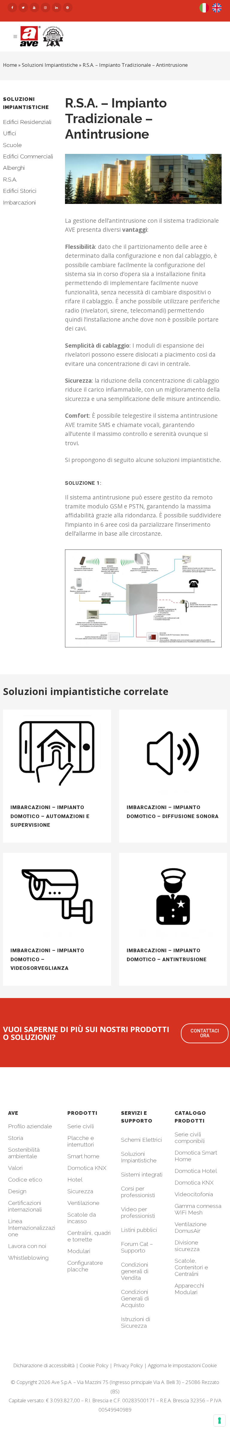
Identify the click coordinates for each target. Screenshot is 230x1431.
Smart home (83, 1156)
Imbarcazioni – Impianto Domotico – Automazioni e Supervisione (50, 816)
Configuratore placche (85, 1266)
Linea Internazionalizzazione (31, 1228)
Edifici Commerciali (28, 156)
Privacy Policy (128, 1365)
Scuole (12, 145)
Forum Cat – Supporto (137, 1247)
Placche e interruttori (80, 1141)
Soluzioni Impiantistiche (139, 1157)
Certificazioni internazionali (25, 1206)
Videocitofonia (194, 1194)
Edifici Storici (20, 190)
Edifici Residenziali (27, 122)
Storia (15, 1138)
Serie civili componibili (190, 1137)
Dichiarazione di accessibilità (44, 1365)
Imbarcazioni (19, 202)
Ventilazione (83, 1203)
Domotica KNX (86, 1168)
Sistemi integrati (142, 1174)
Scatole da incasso (81, 1217)
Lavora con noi (27, 1246)
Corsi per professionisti (138, 1191)
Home (10, 65)
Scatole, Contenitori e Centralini (191, 1267)
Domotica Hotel (196, 1170)
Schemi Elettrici (141, 1139)
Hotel (74, 1179)
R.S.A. (10, 179)
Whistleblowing (28, 1257)
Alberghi (14, 167)
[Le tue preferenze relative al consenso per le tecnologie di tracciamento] (219, 1420)
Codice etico (25, 1179)
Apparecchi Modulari (189, 1288)
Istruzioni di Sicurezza (135, 1322)
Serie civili (80, 1126)
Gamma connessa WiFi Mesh (198, 1209)
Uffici (9, 133)
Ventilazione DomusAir (191, 1227)
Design (17, 1191)
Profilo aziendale (30, 1126)
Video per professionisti (138, 1212)
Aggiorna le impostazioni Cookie (182, 1365)
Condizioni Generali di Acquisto (135, 1298)
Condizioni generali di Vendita (135, 1271)
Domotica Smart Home (196, 1155)
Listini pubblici (139, 1229)
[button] (205, 1033)
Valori (15, 1168)
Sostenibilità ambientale (24, 1152)
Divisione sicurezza (187, 1245)
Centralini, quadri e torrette (89, 1236)
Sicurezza (80, 1191)
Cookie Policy (94, 1365)
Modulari (78, 1251)
